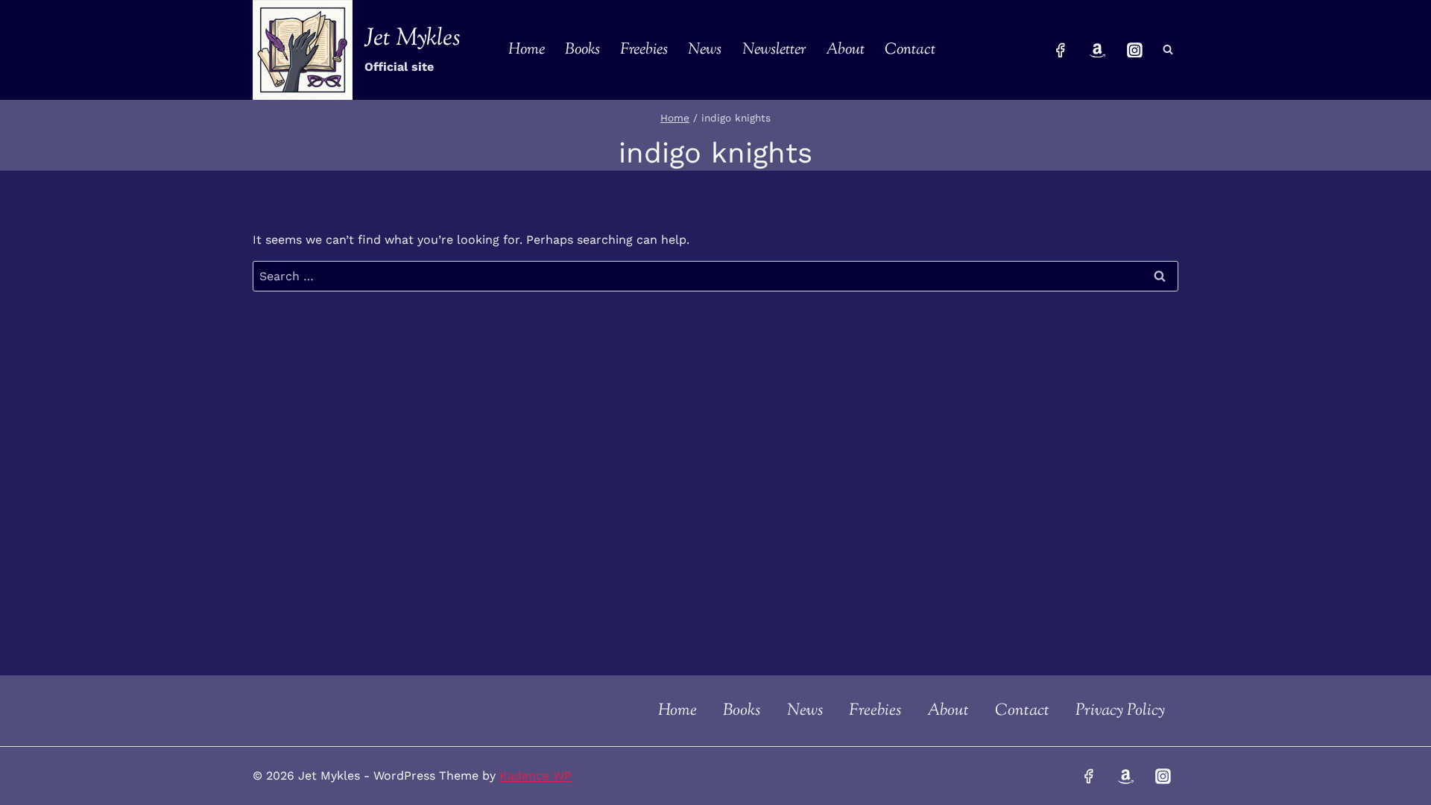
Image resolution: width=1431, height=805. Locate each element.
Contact (910, 50)
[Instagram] (1134, 50)
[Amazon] (1097, 50)
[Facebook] (1060, 50)
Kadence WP (535, 775)
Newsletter (774, 50)
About (845, 50)
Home (526, 50)
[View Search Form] (1167, 50)
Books (582, 50)
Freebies (644, 50)
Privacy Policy (1120, 711)
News (704, 50)
